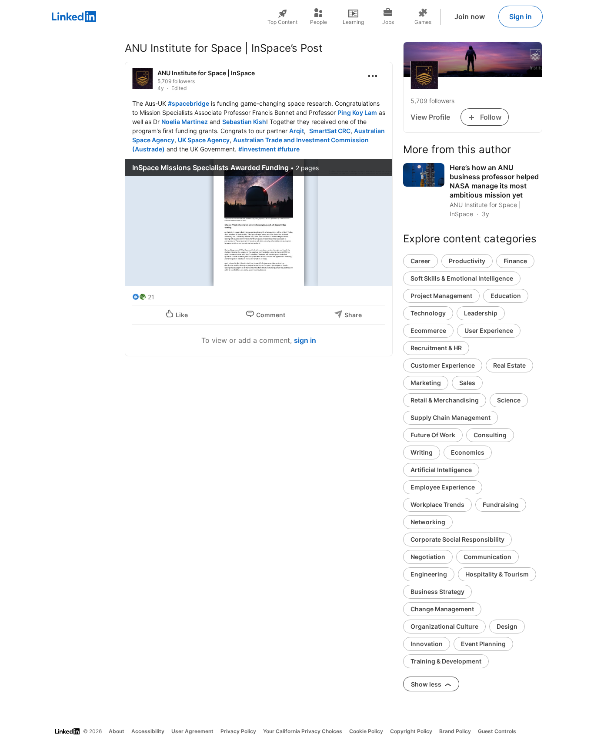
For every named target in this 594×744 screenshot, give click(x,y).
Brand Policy (455, 731)
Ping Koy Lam (357, 112)
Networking (427, 522)
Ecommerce (428, 330)
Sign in (520, 16)
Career (420, 261)
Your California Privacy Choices (302, 731)
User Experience (488, 330)
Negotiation (427, 556)
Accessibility (147, 731)
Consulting (490, 435)
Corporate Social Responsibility (457, 539)
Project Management (441, 295)
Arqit (296, 130)
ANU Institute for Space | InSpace (206, 73)
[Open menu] (373, 76)
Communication (487, 556)
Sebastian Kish (244, 121)
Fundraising (501, 504)
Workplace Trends (437, 504)
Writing (421, 452)
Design (507, 626)
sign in (305, 340)
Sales (467, 382)
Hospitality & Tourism (497, 574)
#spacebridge (188, 103)
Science (509, 400)
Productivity (467, 261)
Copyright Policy (411, 731)
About (116, 731)
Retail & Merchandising (444, 400)
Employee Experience (442, 487)
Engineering (428, 574)
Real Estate (509, 365)
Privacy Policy (238, 731)
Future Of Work (432, 435)
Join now (469, 16)
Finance (515, 261)
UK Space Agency (204, 140)
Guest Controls (497, 731)
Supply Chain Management (450, 417)
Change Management (442, 609)
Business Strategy (437, 591)
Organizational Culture (444, 626)
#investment (257, 149)
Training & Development (445, 661)
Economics (467, 452)
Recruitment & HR (436, 348)
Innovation (426, 643)
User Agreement (192, 731)
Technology (428, 313)
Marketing (425, 382)
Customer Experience (442, 365)
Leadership (480, 313)
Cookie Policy (366, 731)
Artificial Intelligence (441, 469)
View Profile (430, 117)
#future (288, 149)
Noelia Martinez (184, 121)
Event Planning (483, 643)
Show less (427, 684)
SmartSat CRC (329, 130)
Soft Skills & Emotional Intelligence (461, 278)
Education (506, 295)
